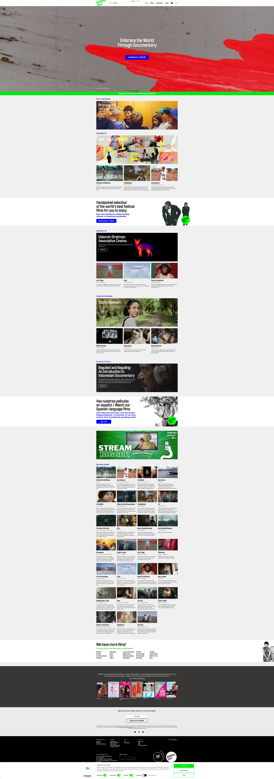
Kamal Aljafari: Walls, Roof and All (102, 88)
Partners (98, 742)
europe (137, 1)
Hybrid (111, 656)
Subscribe (140, 741)
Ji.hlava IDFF (157, 698)
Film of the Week (103, 99)
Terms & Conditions (101, 744)
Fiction (111, 654)
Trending (152, 652)
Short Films (139, 658)
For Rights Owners (143, 745)
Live (146, 3)
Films (152, 3)
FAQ (139, 742)
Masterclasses (127, 654)
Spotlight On (101, 133)
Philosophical (126, 658)
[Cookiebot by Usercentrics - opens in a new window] (87, 776)
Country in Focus (103, 362)
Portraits (138, 652)
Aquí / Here (103, 421)
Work (151, 658)
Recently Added (102, 464)
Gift (139, 744)
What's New (113, 744)
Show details (152, 775)
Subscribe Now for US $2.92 (106, 221)
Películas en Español (128, 656)
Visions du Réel (154, 654)
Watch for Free (154, 656)
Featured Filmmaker (104, 296)
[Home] (101, 3)
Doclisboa (98, 658)
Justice (111, 658)
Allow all (184, 765)
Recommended (140, 656)
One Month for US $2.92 (137, 57)
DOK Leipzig (113, 652)
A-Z (125, 741)
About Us (98, 741)
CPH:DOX (98, 654)
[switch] (119, 775)
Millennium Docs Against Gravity (124, 699)
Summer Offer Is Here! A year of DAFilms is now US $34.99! (137, 93)
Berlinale (98, 652)
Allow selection (184, 770)
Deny (184, 775)
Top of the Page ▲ (173, 739)
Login (167, 3)
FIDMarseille (145, 698)
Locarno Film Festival (128, 652)
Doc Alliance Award (101, 656)
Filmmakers (127, 742)
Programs (159, 3)
